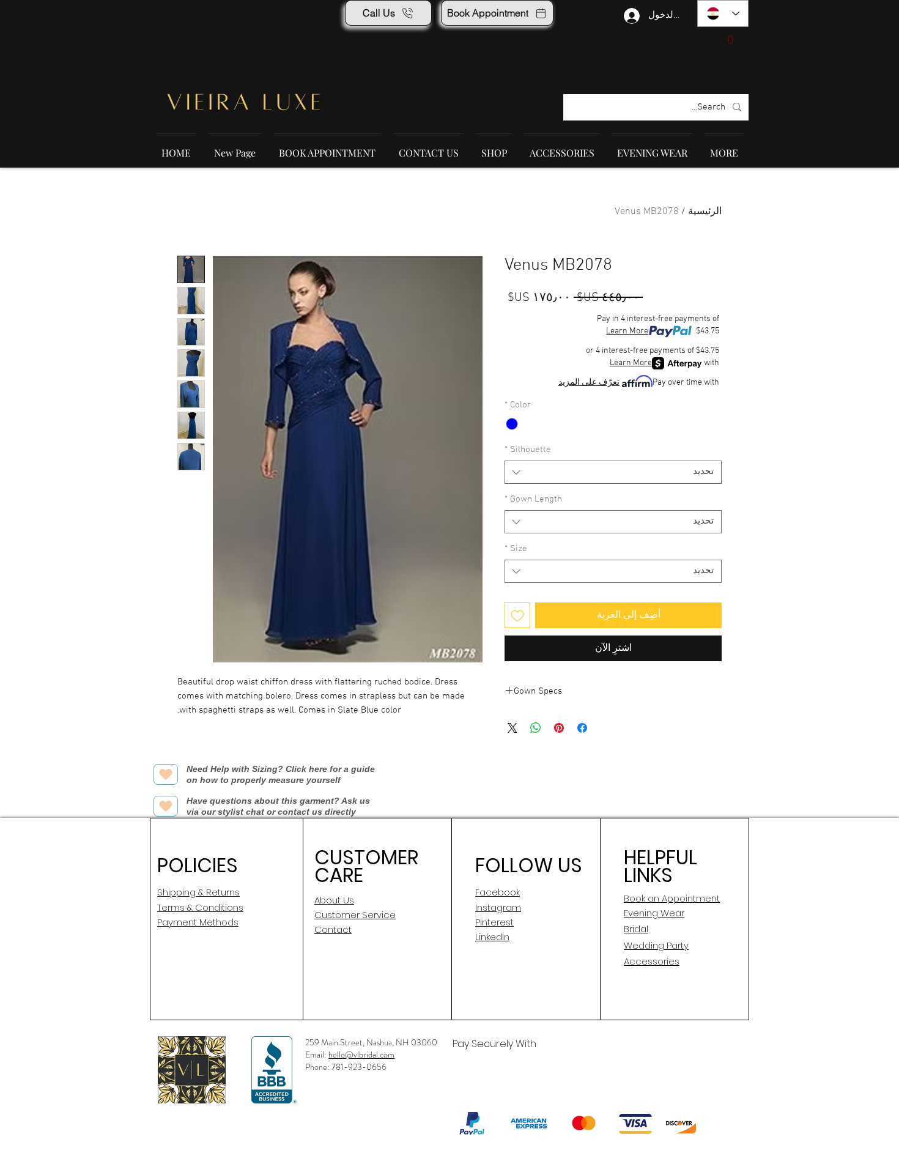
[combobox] (613, 472)
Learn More (627, 331)
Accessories (651, 961)
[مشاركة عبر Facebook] (582, 728)
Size (516, 548)
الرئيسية (705, 212)
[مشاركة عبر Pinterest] (559, 728)
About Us (334, 900)
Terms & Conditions (200, 907)
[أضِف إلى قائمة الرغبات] (517, 615)
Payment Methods (198, 922)
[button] (721, 39)
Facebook (497, 892)
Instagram (498, 907)
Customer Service (355, 914)
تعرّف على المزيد (589, 382)
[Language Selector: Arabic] (723, 13)
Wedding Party (656, 945)
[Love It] (166, 774)
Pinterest (494, 922)
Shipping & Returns (198, 892)
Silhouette (528, 449)
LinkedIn (492, 936)
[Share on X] (512, 728)
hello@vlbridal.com (361, 1054)
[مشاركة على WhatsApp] (535, 728)
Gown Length (533, 499)
